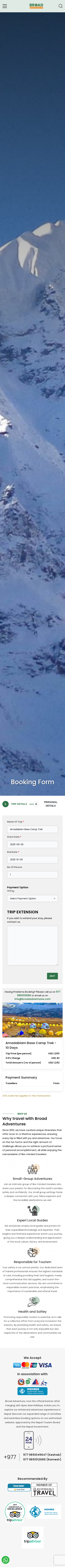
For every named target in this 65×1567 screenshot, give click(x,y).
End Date (13, 852)
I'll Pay (10, 891)
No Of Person (14, 867)
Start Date (14, 836)
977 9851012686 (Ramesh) (42, 1459)
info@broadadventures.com (32, 999)
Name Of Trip (15, 821)
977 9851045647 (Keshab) (42, 1455)
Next (52, 976)
